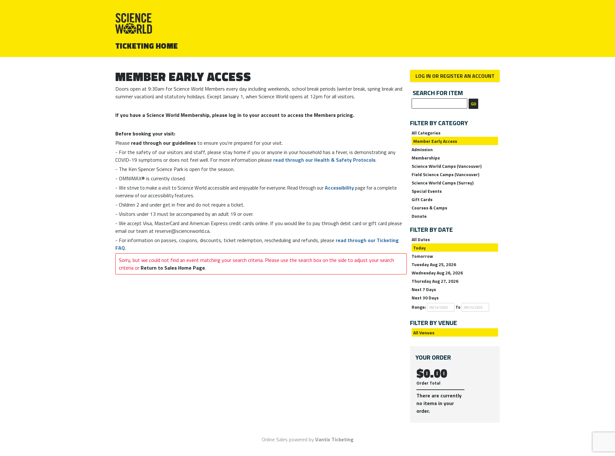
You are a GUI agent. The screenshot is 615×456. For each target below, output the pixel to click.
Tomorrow (422, 256)
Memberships (426, 157)
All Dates (421, 239)
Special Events (427, 191)
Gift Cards (422, 199)
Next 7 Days (424, 289)
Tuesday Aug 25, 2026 (434, 264)
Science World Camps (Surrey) (442, 182)
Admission (422, 149)
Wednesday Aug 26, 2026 (437, 272)
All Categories (426, 132)
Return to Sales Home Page (173, 268)
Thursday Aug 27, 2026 (435, 281)
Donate (419, 216)
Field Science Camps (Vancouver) (445, 174)
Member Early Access (435, 141)
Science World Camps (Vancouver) (446, 166)
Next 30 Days (425, 297)
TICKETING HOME (146, 46)
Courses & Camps (429, 207)
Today (419, 247)
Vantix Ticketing (334, 439)
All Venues (423, 332)
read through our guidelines (163, 143)
